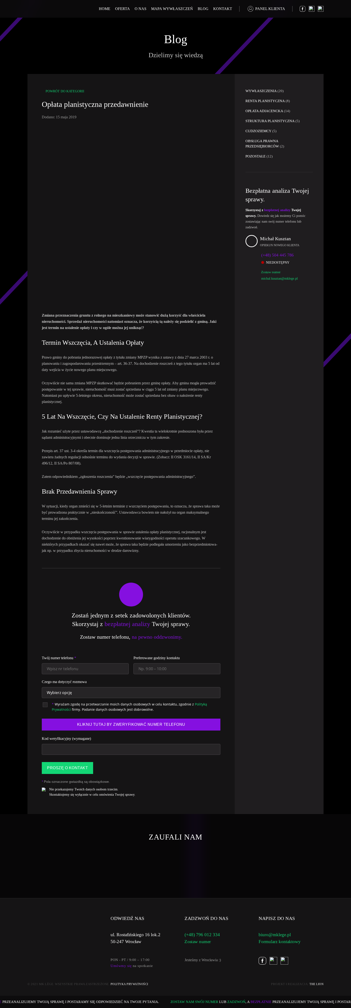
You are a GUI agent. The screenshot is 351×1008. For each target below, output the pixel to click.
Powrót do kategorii (65, 91)
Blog (203, 9)
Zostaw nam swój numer (187, 1002)
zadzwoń (229, 1002)
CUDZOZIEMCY (261, 131)
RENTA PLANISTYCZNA (267, 101)
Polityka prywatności (129, 984)
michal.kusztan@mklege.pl (279, 278)
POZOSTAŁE (259, 156)
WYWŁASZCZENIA (264, 91)
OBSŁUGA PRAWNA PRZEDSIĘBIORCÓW (264, 143)
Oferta (122, 9)
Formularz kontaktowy (280, 941)
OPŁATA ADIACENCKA (267, 111)
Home (104, 9)
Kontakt (222, 9)
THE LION (316, 984)
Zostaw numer (271, 272)
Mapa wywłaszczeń (172, 9)
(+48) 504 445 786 (277, 255)
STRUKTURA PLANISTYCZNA (272, 121)
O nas (140, 9)
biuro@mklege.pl (275, 934)
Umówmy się (121, 966)
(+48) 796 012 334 (202, 934)
